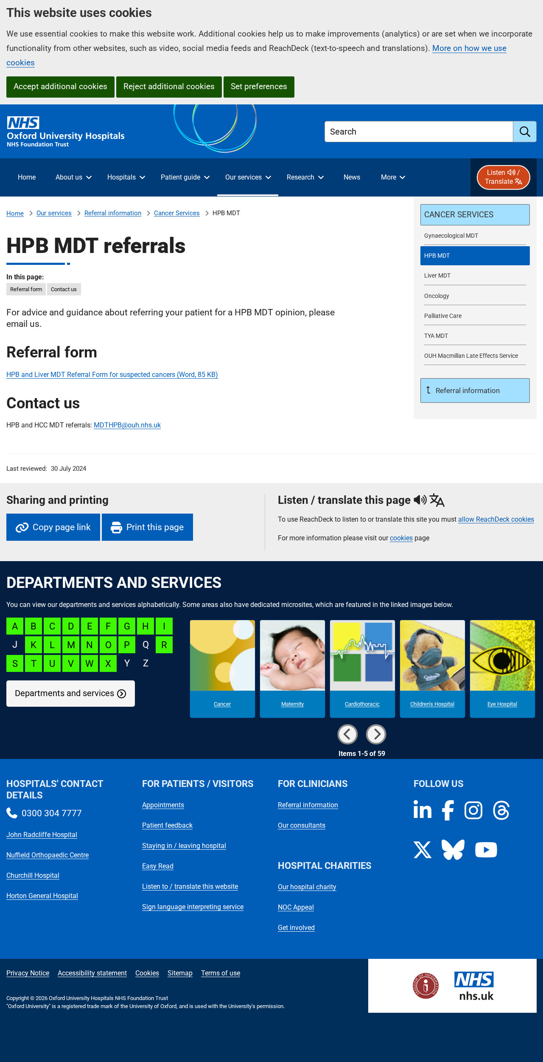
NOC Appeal (296, 907)
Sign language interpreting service (193, 907)
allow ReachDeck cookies (496, 519)
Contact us (64, 289)
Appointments (163, 805)
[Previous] (348, 734)
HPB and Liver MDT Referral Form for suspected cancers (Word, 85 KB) (112, 375)
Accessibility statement (92, 973)
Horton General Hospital (42, 896)
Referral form (26, 289)
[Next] (376, 734)
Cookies (147, 973)
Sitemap (180, 973)
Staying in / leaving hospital (184, 846)
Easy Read (158, 866)
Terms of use (220, 973)
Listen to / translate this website (190, 886)
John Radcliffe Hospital (41, 835)
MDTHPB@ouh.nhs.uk (127, 425)
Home (15, 213)
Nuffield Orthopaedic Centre (47, 855)
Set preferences (259, 86)
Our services (54, 213)
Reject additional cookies (169, 86)
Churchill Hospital (32, 875)
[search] (525, 131)
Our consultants (301, 825)
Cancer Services (177, 213)
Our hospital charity (307, 887)
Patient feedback (167, 825)
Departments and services (64, 693)
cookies (401, 538)
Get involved (296, 928)
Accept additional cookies (60, 86)
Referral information (112, 213)
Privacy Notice (27, 973)
